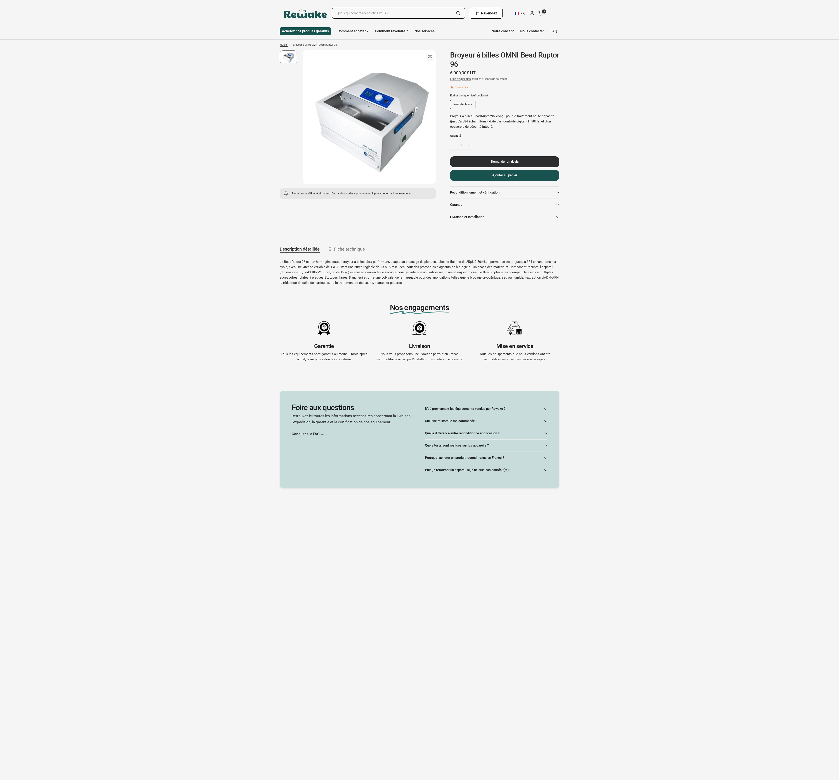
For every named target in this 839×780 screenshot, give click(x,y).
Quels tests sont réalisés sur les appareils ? (457, 445)
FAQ (554, 31)
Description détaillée (300, 249)
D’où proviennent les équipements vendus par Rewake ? (465, 409)
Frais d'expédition (460, 78)
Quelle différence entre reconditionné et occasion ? (462, 433)
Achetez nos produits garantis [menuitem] (305, 31)
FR (522, 13)
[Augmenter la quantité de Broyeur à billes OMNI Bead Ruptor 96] (468, 145)
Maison (284, 44)
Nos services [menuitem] (424, 31)
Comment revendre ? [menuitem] (391, 31)
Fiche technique (349, 249)
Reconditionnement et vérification (474, 192)
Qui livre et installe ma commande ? (451, 421)
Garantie (456, 205)
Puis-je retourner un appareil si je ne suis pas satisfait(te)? (467, 470)
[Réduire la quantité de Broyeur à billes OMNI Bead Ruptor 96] (453, 145)
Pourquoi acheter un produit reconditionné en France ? (464, 458)
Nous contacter (532, 31)
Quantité (455, 135)
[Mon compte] (533, 13)
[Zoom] (430, 56)
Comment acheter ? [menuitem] (353, 31)
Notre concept (503, 31)
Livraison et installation (467, 217)
